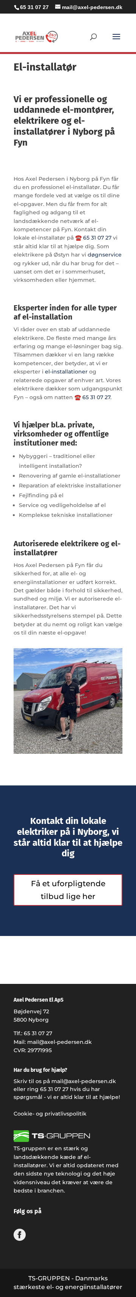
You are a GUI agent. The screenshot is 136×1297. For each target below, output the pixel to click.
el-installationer (66, 371)
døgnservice (105, 254)
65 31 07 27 (34, 7)
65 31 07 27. (96, 397)
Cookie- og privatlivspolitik (50, 1113)
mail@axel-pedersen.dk (59, 1042)
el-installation (47, 316)
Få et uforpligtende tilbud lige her (68, 890)
